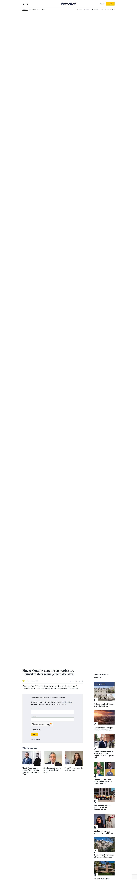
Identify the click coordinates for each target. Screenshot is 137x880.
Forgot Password (35, 739)
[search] (27, 4)
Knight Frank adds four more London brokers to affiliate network (103, 781)
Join (110, 3)
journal (25, 9)
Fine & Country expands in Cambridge (74, 769)
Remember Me (36, 729)
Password (33, 716)
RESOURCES (111, 9)
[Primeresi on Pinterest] (79, 681)
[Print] (82, 681)
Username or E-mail (36, 709)
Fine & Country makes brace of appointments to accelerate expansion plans (31, 771)
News (27, 681)
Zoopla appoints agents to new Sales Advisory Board (52, 770)
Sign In (102, 3)
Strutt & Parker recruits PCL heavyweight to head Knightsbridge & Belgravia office (104, 754)
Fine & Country (97, 677)
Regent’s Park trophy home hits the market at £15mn (104, 856)
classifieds (40, 9)
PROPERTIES (95, 9)
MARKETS (79, 9)
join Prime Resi (67, 702)
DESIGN (103, 9)
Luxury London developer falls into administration (103, 729)
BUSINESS (87, 9)
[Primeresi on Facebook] (76, 681)
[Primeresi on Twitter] (70, 681)
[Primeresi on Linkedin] (73, 681)
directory (32, 9)
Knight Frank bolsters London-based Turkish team (104, 832)
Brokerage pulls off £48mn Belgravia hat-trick (103, 705)
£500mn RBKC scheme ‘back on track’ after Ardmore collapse (102, 807)
